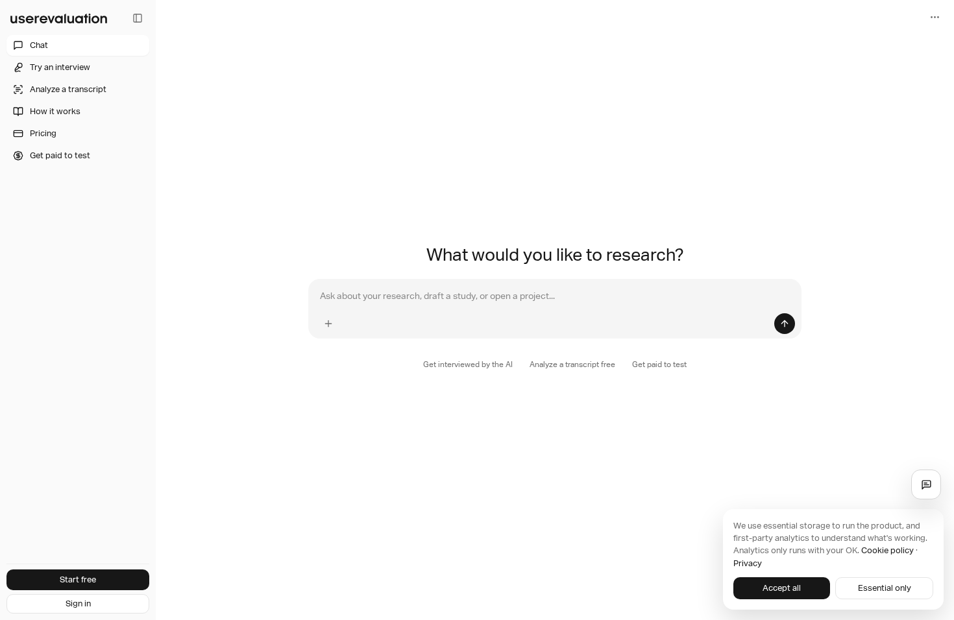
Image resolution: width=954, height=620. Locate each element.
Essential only (884, 588)
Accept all (782, 588)
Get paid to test (659, 364)
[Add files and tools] (328, 323)
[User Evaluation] (59, 18)
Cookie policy (887, 550)
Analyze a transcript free (572, 364)
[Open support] (926, 484)
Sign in (78, 603)
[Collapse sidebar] (137, 18)
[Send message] (784, 323)
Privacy (747, 563)
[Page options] (934, 16)
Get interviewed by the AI (468, 364)
